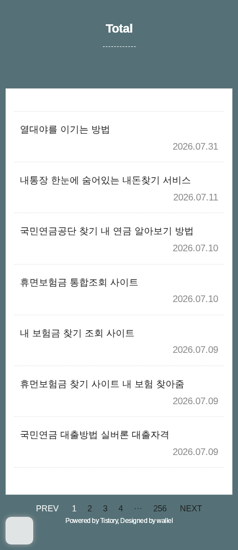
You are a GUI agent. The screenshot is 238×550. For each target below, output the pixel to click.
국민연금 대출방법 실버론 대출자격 (94, 435)
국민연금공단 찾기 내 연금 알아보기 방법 (107, 231)
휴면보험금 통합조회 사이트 (79, 282)
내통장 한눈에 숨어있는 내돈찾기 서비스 (105, 180)
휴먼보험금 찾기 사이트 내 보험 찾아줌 (102, 384)
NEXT (191, 508)
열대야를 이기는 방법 (65, 129)
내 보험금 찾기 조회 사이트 (77, 333)
